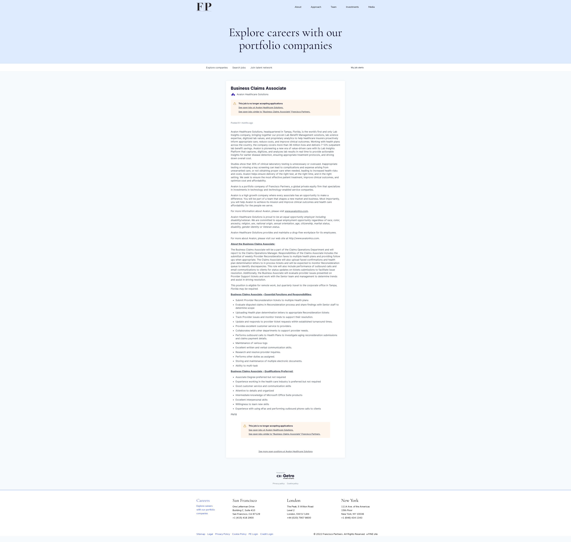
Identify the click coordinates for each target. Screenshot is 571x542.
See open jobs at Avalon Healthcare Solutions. (261, 107)
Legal (210, 534)
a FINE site (372, 534)
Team (334, 7)
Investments (352, 7)
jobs (239, 67)
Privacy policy (279, 483)
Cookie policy (292, 483)
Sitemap (200, 534)
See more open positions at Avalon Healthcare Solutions (286, 451)
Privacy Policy (222, 534)
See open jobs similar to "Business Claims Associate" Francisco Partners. (274, 111)
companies (217, 67)
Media (371, 7)
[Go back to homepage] (204, 7)
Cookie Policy (239, 534)
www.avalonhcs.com (296, 211)
